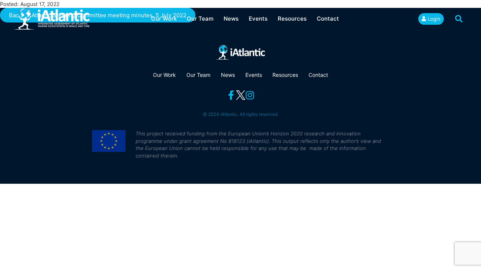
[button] (458, 18)
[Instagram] (250, 95)
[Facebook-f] (231, 95)
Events (258, 18)
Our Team (200, 18)
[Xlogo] (240, 95)
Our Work (164, 18)
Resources (292, 18)
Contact (328, 18)
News (231, 18)
